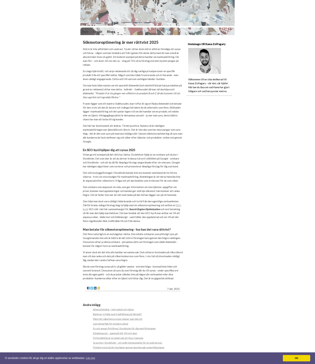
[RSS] (98, 288)
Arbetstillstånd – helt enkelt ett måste (113, 309)
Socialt (97, 31)
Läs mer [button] (90, 358)
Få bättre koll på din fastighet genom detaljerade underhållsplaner (129, 347)
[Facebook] (88, 288)
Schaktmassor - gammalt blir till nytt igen (115, 333)
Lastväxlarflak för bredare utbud (110, 323)
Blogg (111, 31)
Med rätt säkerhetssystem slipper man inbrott (117, 318)
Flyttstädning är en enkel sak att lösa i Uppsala (118, 337)
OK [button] (296, 358)
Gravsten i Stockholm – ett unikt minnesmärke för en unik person (127, 342)
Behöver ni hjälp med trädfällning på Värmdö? (117, 314)
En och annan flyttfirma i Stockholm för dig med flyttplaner (124, 328)
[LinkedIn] (95, 288)
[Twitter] (91, 288)
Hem (85, 31)
